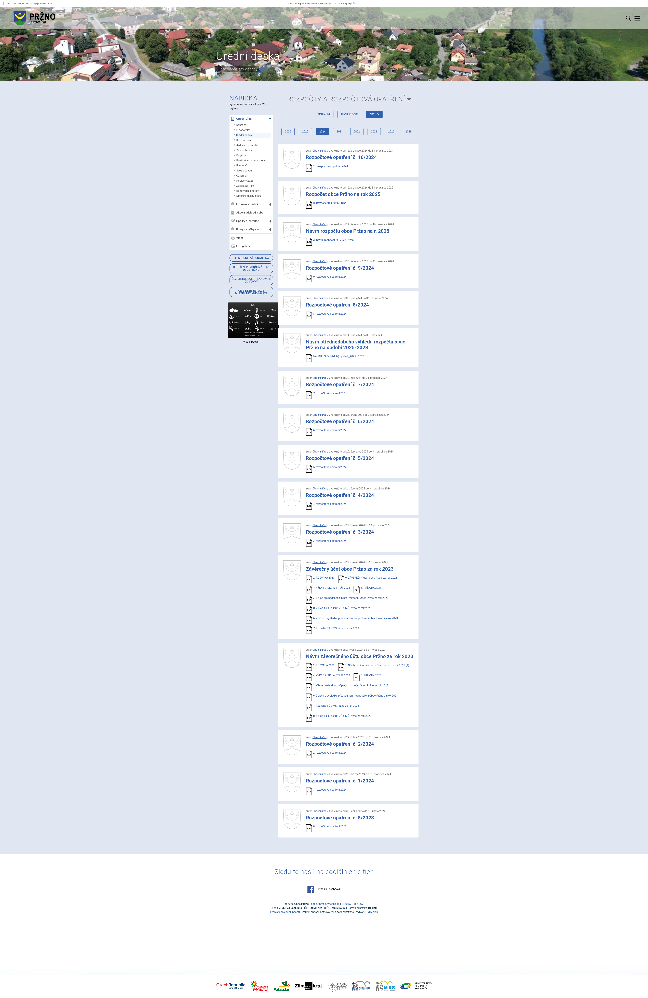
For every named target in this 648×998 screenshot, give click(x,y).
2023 (340, 131)
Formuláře (242, 165)
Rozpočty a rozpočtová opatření (346, 99)
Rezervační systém (247, 190)
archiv (374, 114)
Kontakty (241, 125)
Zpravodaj (243, 185)
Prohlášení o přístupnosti (285, 912)
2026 (288, 131)
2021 (374, 131)
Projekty (241, 155)
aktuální (323, 114)
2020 (391, 131)
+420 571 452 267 (352, 904)
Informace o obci (247, 204)
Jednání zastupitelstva (249, 145)
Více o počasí (251, 341)
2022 (357, 131)
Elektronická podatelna (251, 258)
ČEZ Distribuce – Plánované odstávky (251, 280)
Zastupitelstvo (244, 150)
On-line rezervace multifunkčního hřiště (251, 292)
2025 (305, 131)
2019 (409, 131)
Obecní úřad (244, 118)
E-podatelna (243, 130)
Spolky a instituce (247, 221)
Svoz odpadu (244, 170)
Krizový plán (243, 140)
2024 (322, 131)
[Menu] (637, 19)
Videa (240, 237)
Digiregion (372, 912)
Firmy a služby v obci (249, 229)
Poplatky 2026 (244, 180)
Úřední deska (244, 135)
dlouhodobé (349, 114)
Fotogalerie (243, 246)
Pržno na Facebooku (328, 889)
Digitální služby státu (248, 195)
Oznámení (242, 175)
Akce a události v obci (250, 212)
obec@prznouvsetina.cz (325, 904)
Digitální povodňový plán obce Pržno (251, 268)
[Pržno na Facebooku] (3, 4)
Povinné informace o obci (251, 160)
